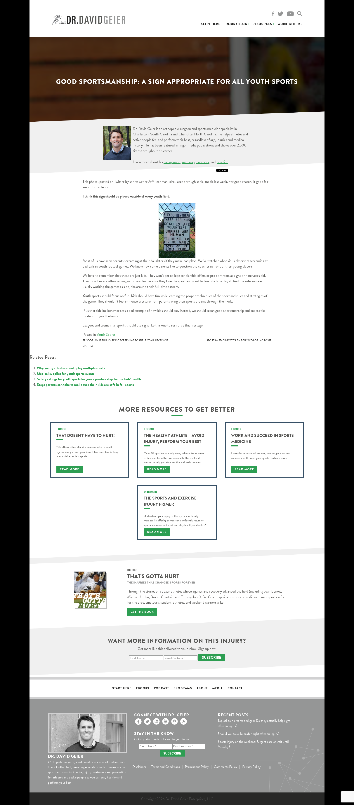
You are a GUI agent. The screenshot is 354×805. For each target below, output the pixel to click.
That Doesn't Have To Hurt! (85, 435)
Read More (69, 469)
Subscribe (211, 657)
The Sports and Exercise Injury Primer (170, 501)
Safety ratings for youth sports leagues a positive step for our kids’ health (89, 379)
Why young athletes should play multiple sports (71, 368)
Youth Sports (106, 334)
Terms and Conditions (165, 766)
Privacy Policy (251, 766)
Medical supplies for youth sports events (65, 373)
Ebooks (142, 688)
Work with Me (290, 24)
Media (217, 688)
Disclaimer (139, 766)
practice (222, 162)
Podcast (161, 688)
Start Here (210, 24)
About (202, 688)
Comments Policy (225, 766)
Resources (262, 24)
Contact (235, 688)
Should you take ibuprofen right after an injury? (249, 733)
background (172, 162)
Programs (183, 688)
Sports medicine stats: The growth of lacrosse (238, 340)
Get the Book (142, 612)
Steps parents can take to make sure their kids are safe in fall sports (85, 384)
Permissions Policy (197, 766)
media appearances (195, 162)
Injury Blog (236, 24)
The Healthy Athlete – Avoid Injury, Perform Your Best (174, 438)
